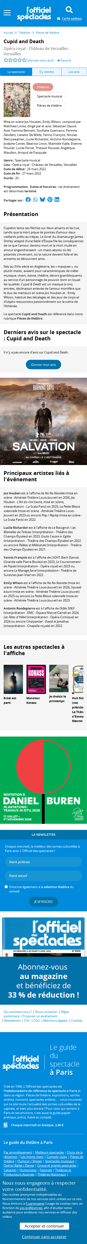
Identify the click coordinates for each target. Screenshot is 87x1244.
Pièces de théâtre (29, 318)
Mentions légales (55, 1020)
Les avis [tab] (74, 72)
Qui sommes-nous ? (18, 1012)
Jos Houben (12, 493)
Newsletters (12, 1020)
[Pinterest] (50, 200)
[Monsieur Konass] (36, 679)
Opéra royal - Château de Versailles (37, 164)
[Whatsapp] (35, 200)
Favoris (65, 60)
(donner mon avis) (40, 60)
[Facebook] (28, 200)
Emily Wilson (13, 583)
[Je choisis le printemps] (59, 678)
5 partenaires (35, 1203)
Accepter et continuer (44, 1226)
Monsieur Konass (33, 700)
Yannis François (15, 557)
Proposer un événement (40, 1016)
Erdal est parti (10, 700)
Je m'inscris (43, 901)
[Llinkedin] (57, 200)
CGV (27, 1020)
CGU (36, 1020)
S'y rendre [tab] (46, 72)
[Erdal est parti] (13, 679)
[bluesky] (42, 200)
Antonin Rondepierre (19, 608)
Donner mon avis (43, 364)
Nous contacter (46, 1012)
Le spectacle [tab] (16, 72)
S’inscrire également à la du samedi (41, 889)
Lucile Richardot (16, 527)
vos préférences (31, 1208)
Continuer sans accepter (44, 1236)
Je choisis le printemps (57, 698)
